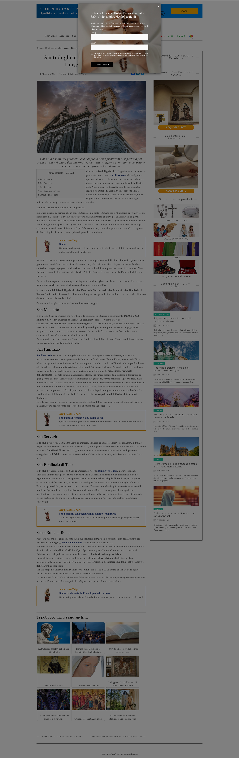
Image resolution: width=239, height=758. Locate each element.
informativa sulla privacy (134, 54)
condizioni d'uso (118, 54)
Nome (93, 33)
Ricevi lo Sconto (102, 65)
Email (93, 44)
